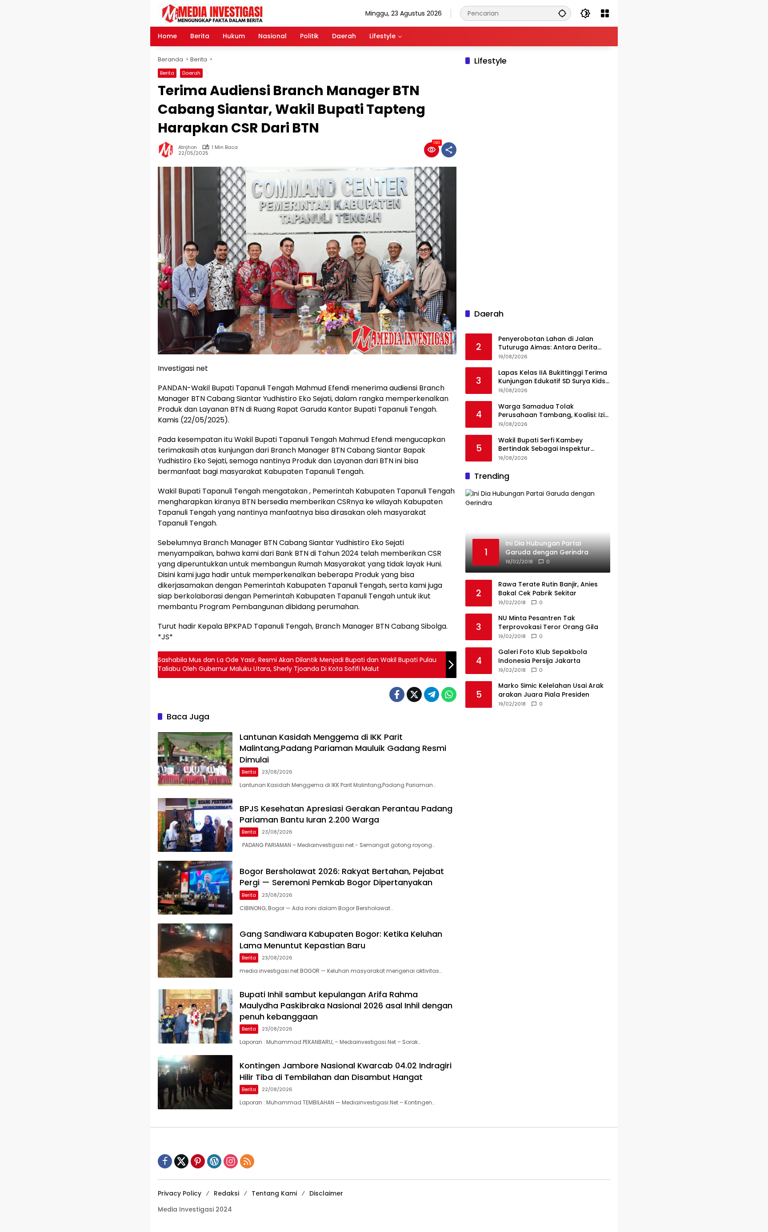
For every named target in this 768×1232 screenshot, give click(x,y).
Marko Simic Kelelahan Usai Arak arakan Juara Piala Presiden (551, 690)
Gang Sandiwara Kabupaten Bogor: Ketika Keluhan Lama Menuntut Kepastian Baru (341, 939)
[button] (562, 13)
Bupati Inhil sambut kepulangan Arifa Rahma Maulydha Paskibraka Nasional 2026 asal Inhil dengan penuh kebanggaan (346, 1005)
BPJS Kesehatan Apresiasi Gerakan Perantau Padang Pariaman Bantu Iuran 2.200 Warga (346, 814)
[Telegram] (431, 694)
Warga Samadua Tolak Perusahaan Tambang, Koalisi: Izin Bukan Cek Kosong (553, 411)
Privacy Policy (179, 1193)
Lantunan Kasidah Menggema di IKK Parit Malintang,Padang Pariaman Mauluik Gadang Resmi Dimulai (343, 748)
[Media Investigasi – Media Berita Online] (235, 12)
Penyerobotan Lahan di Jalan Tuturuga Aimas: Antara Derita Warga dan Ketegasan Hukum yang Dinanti (547, 343)
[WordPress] (214, 1161)
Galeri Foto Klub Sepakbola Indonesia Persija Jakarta (542, 656)
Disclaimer (326, 1193)
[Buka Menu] (605, 13)
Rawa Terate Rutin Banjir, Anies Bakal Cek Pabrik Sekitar (548, 589)
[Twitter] (414, 694)
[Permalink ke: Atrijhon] (168, 150)
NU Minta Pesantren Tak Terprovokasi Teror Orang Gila (548, 622)
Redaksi (226, 1193)
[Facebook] (396, 694)
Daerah (191, 72)
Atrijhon (187, 147)
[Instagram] (231, 1161)
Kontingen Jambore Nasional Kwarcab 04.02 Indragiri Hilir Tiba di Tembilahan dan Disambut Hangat (346, 1071)
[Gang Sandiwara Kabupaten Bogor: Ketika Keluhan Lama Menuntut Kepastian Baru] (195, 950)
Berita (167, 72)
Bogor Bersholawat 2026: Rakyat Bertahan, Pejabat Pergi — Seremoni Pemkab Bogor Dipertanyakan (342, 877)
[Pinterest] (198, 1161)
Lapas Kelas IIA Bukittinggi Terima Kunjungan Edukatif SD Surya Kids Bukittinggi (552, 377)
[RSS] (247, 1161)
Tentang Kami (274, 1193)
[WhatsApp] (448, 694)
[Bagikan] (448, 149)
